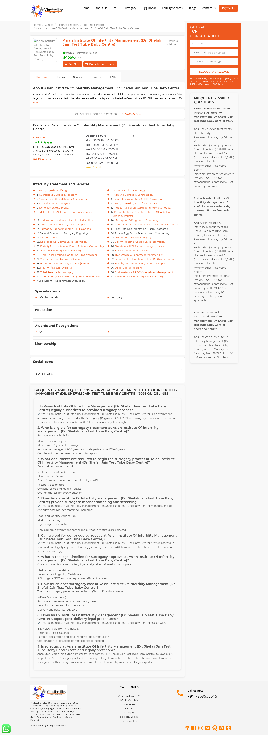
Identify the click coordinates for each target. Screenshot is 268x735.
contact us (209, 8)
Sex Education (48, 237)
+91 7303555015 (202, 696)
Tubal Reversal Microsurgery (57, 272)
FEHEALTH (39, 137)
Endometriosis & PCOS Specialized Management (144, 272)
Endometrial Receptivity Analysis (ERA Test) (66, 263)
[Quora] (215, 728)
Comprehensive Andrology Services (61, 259)
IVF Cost (129, 708)
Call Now (74, 64)
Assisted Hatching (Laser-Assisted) (60, 250)
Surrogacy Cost (129, 721)
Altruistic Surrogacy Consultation (133, 194)
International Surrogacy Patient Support (64, 224)
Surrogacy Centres (129, 717)
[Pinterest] (222, 728)
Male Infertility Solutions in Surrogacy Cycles (66, 212)
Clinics (49, 24)
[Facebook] (194, 728)
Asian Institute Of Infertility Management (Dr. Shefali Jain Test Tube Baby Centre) (88, 28)
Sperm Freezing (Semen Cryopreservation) (140, 241)
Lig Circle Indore (93, 24)
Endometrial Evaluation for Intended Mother (66, 220)
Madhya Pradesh (68, 24)
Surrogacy (130, 8)
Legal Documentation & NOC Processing (138, 198)
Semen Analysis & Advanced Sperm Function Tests (70, 276)
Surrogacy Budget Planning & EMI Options (65, 228)
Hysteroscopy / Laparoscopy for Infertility (139, 254)
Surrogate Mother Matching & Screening (63, 198)
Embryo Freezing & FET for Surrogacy (136, 203)
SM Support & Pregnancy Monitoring (136, 220)
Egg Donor (149, 8)
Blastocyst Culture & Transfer (132, 250)
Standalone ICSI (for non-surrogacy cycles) (139, 246)
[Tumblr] (229, 728)
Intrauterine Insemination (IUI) (133, 237)
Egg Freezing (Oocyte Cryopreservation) (64, 241)
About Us (101, 8)
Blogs (192, 8)
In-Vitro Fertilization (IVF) (129, 696)
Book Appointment (102, 64)
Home (85, 8)
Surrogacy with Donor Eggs (129, 190)
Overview (41, 76)
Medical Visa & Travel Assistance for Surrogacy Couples (146, 224)
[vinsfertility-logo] (46, 11)
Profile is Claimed (172, 42)
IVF (115, 8)
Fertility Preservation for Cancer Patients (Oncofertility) (72, 246)
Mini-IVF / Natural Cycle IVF (56, 267)
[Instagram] (201, 728)
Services (78, 76)
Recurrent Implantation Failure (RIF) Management (145, 259)
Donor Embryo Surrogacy (54, 207)
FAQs (113, 76)
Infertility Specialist (129, 700)
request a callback (214, 71)
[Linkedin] (188, 728)
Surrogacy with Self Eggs (53, 190)
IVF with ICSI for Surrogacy (54, 203)
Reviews (96, 76)
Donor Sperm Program (128, 267)
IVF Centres (129, 704)
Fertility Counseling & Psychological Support (141, 263)
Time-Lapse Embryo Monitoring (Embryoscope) (68, 254)
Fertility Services (172, 8)
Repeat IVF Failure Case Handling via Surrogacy (143, 207)
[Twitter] (208, 728)
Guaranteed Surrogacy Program (58, 194)
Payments (228, 8)
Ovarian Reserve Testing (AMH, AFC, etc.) (139, 276)
